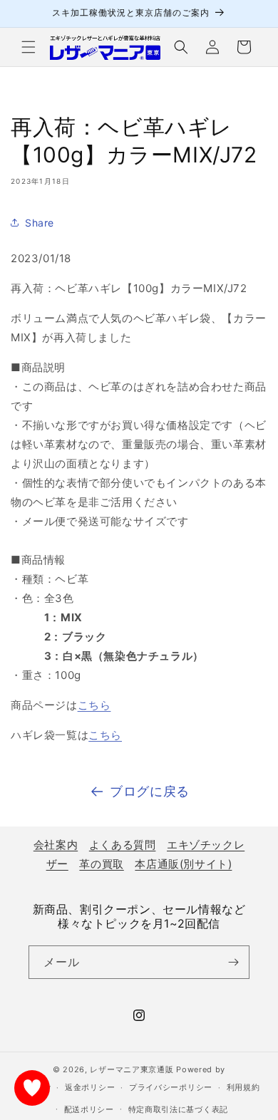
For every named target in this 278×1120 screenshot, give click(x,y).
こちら (94, 705)
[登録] (233, 962)
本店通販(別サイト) (183, 864)
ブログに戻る (150, 791)
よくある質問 (122, 844)
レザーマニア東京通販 (131, 1069)
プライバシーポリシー (170, 1087)
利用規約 (243, 1087)
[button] (28, 47)
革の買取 (101, 864)
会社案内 (56, 844)
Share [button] (39, 223)
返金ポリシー (90, 1087)
